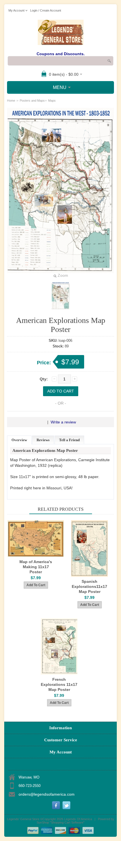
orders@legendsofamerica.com (47, 794)
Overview (19, 440)
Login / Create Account (45, 10)
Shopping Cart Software (67, 822)
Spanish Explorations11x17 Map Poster (89, 586)
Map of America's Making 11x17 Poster (35, 566)
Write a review (63, 422)
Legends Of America (78, 819)
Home (11, 100)
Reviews (43, 440)
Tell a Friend (69, 440)
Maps (52, 100)
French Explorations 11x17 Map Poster (59, 684)
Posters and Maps (32, 100)
